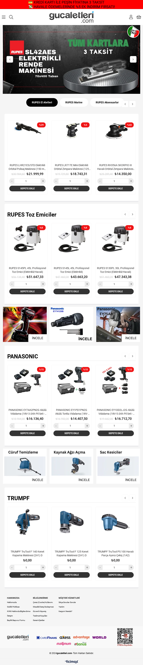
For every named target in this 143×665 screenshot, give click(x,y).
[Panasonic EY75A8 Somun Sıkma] (118, 324)
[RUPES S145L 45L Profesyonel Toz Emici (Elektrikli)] (72, 243)
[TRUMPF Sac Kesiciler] (118, 466)
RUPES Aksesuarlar (107, 102)
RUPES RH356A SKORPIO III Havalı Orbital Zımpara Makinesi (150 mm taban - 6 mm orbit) (115, 167)
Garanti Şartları (39, 620)
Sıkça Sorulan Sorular (67, 602)
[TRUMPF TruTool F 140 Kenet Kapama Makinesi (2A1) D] (27, 527)
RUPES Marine (73, 102)
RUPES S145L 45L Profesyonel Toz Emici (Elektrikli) (71, 270)
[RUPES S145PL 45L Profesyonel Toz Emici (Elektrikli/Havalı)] (27, 243)
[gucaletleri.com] (71, 17)
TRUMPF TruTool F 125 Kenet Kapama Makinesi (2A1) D (71, 553)
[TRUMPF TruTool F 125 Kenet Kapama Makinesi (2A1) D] (72, 527)
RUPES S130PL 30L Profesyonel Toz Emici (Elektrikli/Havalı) (115, 270)
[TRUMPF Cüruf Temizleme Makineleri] (25, 466)
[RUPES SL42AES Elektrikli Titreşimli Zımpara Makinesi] (71, 59)
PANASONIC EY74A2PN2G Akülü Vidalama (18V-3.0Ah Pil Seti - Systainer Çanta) (28, 412)
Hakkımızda (12, 602)
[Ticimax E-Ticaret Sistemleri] (71, 662)
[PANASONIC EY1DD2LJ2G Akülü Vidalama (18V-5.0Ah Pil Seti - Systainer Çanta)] (116, 385)
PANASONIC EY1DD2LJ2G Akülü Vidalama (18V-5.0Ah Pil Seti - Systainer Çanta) (115, 412)
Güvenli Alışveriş (39, 611)
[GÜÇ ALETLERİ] (17, 638)
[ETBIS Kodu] (125, 637)
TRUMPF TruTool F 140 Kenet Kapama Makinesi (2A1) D (27, 553)
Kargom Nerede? (65, 611)
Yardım (61, 607)
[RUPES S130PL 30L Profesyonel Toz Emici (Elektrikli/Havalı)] (116, 243)
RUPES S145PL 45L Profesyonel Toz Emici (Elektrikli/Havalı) (27, 270)
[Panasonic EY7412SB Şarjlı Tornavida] (71, 324)
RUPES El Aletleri (42, 102)
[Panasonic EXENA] (25, 324)
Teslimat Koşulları (40, 616)
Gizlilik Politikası (13, 607)
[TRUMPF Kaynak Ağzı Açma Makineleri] (71, 466)
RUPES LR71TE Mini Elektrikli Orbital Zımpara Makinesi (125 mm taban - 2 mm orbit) (71, 167)
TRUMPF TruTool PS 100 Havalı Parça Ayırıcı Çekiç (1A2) (116, 553)
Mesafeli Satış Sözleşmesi (43, 607)
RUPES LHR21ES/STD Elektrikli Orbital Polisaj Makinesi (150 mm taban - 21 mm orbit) (27, 167)
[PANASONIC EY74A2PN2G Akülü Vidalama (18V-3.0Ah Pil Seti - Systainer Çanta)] (28, 385)
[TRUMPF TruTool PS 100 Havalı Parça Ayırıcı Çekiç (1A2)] (116, 527)
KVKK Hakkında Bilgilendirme (18, 611)
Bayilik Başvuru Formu (16, 620)
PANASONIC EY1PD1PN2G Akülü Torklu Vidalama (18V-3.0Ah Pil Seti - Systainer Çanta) (71, 412)
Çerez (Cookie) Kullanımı (43, 602)
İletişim (10, 616)
